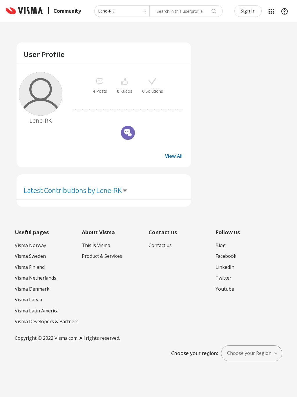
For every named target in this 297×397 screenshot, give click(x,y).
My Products (271, 11)
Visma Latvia (28, 299)
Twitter (223, 278)
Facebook (225, 256)
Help (284, 11)
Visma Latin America (37, 310)
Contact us (160, 245)
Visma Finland (30, 267)
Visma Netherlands (35, 278)
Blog (220, 245)
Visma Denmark (32, 289)
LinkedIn (224, 267)
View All (173, 156)
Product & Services (102, 256)
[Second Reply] (128, 133)
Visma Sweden (30, 256)
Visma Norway (30, 245)
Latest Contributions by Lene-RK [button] (73, 190)
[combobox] (186, 11)
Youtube (224, 289)
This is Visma (96, 245)
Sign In (248, 11)
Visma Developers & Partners (47, 321)
